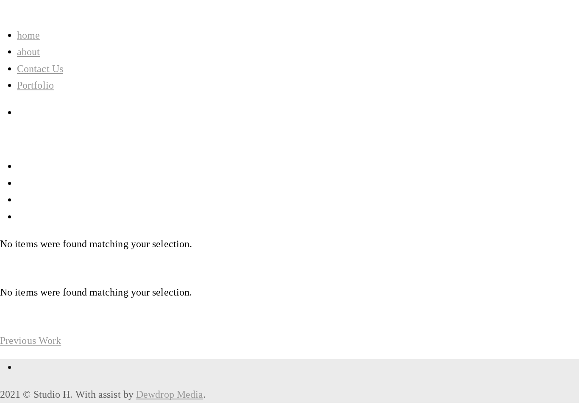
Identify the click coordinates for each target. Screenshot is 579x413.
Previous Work (30, 340)
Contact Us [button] (40, 68)
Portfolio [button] (35, 85)
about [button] (28, 51)
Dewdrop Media (169, 394)
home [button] (28, 35)
